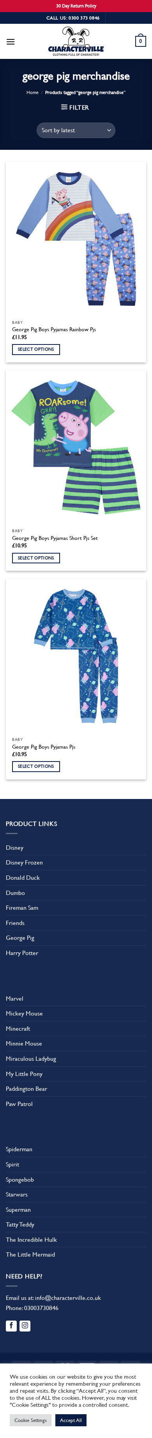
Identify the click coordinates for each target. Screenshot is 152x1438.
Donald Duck (23, 877)
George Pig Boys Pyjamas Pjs (43, 747)
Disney (14, 847)
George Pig (20, 937)
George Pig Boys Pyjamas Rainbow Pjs (54, 329)
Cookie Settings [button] (30, 1420)
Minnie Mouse (24, 1043)
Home (33, 92)
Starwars (17, 1194)
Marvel (14, 998)
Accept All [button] (71, 1420)
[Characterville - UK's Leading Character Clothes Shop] (76, 42)
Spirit (12, 1164)
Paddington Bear (26, 1088)
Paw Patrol (19, 1104)
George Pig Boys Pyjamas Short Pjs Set (55, 538)
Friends (15, 923)
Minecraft (18, 1028)
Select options (36, 349)
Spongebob (20, 1179)
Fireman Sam (22, 907)
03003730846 (41, 1308)
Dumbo (15, 893)
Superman (18, 1209)
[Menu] (10, 41)
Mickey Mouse (24, 1013)
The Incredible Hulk (31, 1239)
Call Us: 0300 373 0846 (73, 18)
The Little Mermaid (30, 1254)
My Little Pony (24, 1074)
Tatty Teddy (20, 1224)
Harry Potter (22, 953)
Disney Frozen (24, 862)
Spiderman (19, 1149)
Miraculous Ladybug (31, 1058)
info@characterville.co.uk (68, 1297)
